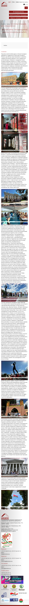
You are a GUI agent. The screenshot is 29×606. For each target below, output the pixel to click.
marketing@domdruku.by (6, 561)
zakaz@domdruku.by (6, 568)
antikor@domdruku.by (6, 574)
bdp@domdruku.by (5, 554)
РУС (13, 2)
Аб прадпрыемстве (18, 11)
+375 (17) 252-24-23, (6, 558)
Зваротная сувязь (23, 2)
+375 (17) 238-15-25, (6, 551)
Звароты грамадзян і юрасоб (18, 18)
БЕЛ (9, 2)
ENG (17, 2)
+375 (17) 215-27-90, (6, 565)
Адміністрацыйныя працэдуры (18, 15)
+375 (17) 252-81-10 (6, 572)
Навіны (8, 24)
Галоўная (3, 24)
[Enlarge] (26, 74)
